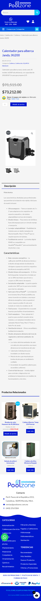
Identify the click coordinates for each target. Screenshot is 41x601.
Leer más (30, 431)
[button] (3, 29)
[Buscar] (37, 12)
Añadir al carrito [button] (10, 434)
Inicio (2, 35)
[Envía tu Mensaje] (10, 19)
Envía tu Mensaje (11, 22)
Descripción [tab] (10, 186)
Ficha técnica (8, 192)
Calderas (17, 35)
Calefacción (9, 35)
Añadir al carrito (18, 104)
